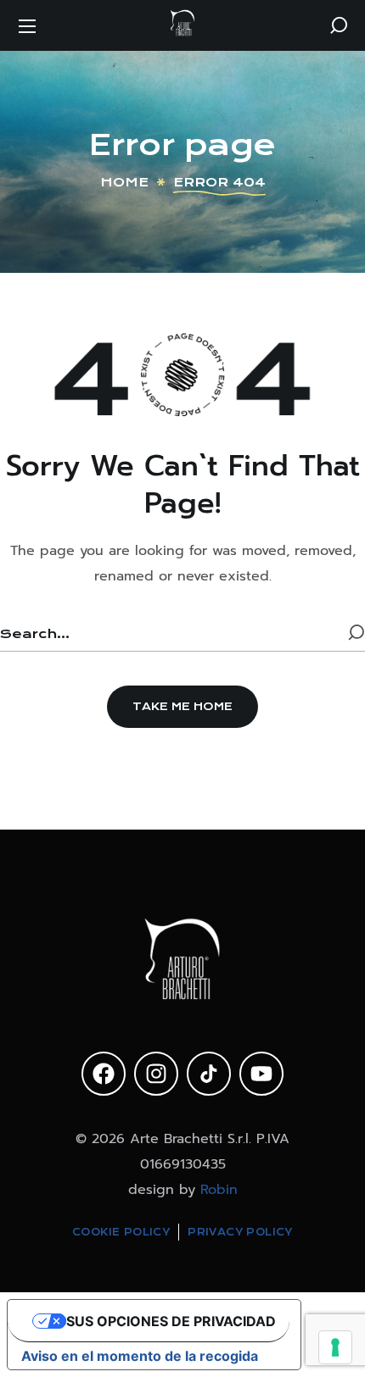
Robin (219, 1190)
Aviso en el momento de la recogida (139, 1355)
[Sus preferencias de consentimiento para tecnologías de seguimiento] (335, 1347)
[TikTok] (209, 1074)
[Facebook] (103, 1074)
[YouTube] (261, 1074)
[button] (338, 25)
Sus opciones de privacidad (171, 1321)
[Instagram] (156, 1074)
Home (124, 182)
